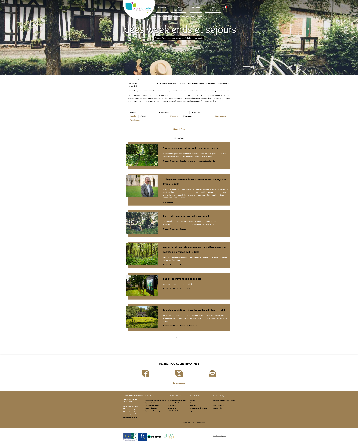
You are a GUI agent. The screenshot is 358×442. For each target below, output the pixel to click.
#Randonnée (135, 120)
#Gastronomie (220, 116)
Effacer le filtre (179, 129)
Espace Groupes (201, 422)
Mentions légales (219, 436)
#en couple (190, 161)
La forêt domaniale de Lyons (177, 400)
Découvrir (162, 7)
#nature (166, 161)
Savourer (193, 403)
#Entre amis (187, 116)
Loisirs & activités (173, 411)
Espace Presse (186, 422)
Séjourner (195, 7)
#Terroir (143, 116)
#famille (182, 161)
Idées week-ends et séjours (199, 408)
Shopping (193, 405)
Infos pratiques (220, 396)
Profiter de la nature (174, 403)
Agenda (192, 411)
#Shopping (196, 112)
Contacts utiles (217, 408)
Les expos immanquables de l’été (182, 279)
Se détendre (172, 405)
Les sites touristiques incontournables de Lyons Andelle (195, 310)
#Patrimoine (164, 112)
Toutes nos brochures (220, 403)
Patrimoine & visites (152, 405)
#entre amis (200, 161)
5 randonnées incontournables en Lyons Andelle (191, 148)
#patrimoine (174, 161)
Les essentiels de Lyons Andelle (155, 400)
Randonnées (172, 408)
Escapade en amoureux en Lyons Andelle (186, 216)
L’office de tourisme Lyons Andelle (224, 400)
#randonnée (210, 161)
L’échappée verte (151, 408)
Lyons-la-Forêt (150, 403)
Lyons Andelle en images (153, 411)
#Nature (133, 112)
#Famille (133, 116)
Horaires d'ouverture (130, 418)
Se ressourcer (174, 396)
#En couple (174, 116)
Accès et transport (219, 405)
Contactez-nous (179, 383)
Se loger (193, 400)
